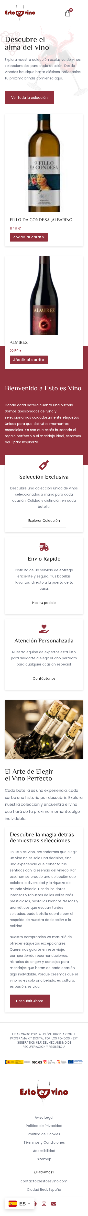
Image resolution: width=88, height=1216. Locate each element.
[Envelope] (53, 1203)
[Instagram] (44, 1203)
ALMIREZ (19, 343)
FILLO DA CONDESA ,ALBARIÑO (41, 220)
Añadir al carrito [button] (28, 237)
